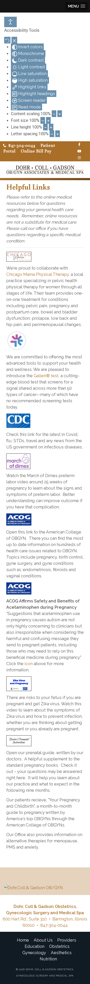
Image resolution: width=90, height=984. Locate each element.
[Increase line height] (51, 127)
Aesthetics (61, 952)
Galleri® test (46, 375)
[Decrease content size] (54, 113)
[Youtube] (79, 151)
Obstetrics (59, 946)
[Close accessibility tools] (14, 40)
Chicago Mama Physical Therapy (37, 274)
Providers (66, 940)
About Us (43, 940)
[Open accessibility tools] (10, 22)
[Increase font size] (48, 120)
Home (23, 940)
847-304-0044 (21, 145)
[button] (76, 6)
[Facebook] (79, 144)
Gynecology (34, 952)
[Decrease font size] (42, 120)
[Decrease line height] (45, 127)
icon (28, 663)
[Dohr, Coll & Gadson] (45, 169)
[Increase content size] (59, 113)
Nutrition (48, 958)
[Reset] (7, 40)
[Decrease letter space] (52, 133)
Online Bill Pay (36, 151)
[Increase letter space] (57, 133)
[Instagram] (79, 158)
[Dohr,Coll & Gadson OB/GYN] (45, 887)
